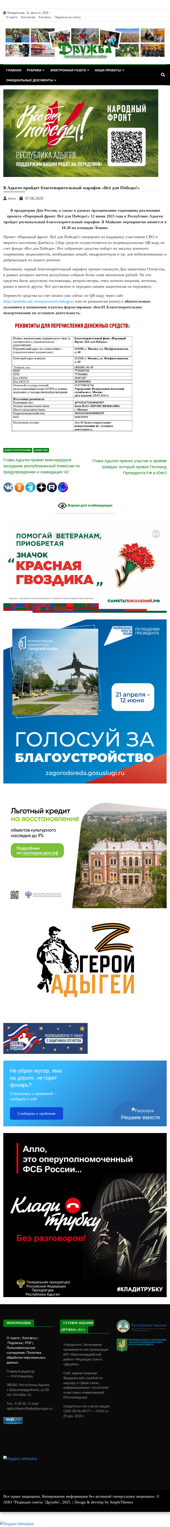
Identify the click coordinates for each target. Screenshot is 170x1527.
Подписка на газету (68, 17)
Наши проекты (108, 70)
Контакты (45, 17)
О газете (11, 17)
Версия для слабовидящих (89, 505)
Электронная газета (68, 70)
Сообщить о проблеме (37, 1113)
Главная (13, 70)
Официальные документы (29, 80)
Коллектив (28, 17)
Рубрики (34, 70)
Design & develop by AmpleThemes (103, 1502)
